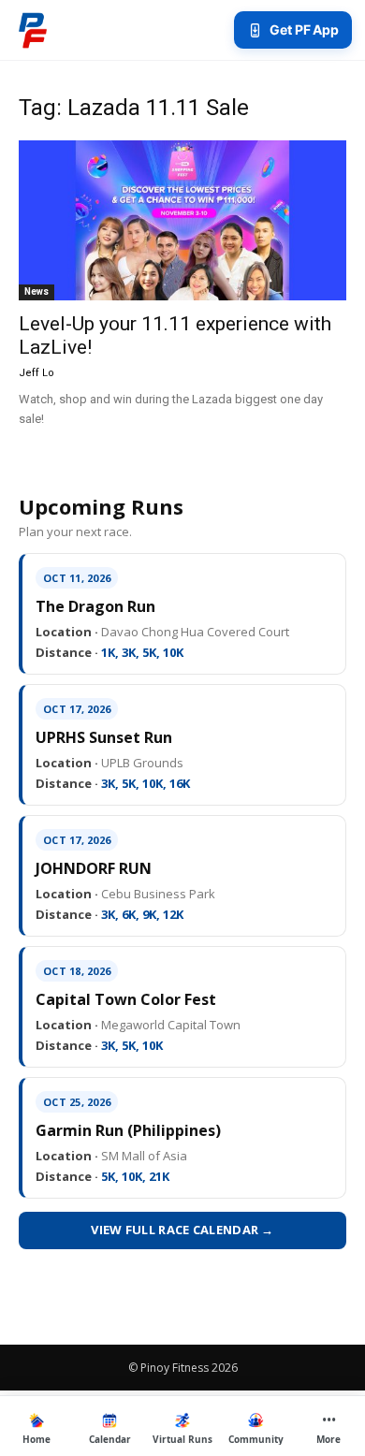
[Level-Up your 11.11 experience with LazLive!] (182, 220)
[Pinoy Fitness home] (32, 30)
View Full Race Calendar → (182, 1229)
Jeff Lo (36, 373)
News (36, 291)
